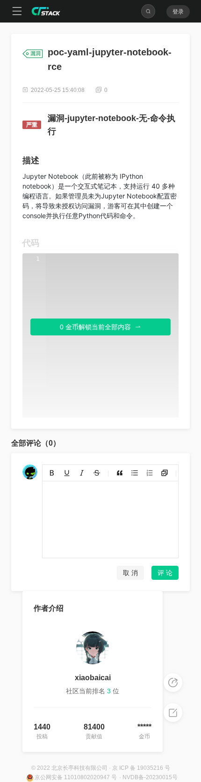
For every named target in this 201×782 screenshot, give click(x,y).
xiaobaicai (93, 678)
